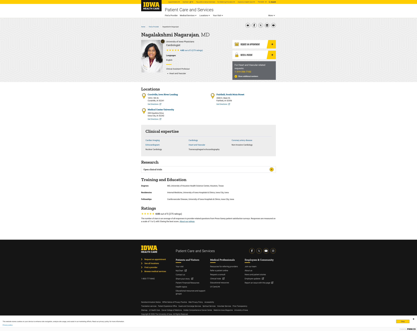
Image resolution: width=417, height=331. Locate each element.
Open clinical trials (152, 169)
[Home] (151, 5)
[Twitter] (259, 251)
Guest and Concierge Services (189, 306)
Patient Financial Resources (187, 283)
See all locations (151, 263)
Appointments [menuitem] (173, 2)
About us (248, 270)
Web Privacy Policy (195, 302)
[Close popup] (413, 319)
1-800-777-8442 (148, 278)
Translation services (148, 306)
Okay (403, 321)
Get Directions (153, 104)
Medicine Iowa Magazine (223, 310)
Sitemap (144, 310)
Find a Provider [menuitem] (171, 15)
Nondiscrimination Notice (151, 302)
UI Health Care (154, 310)
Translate (261, 2)
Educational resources (219, 282)
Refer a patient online (219, 270)
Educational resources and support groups (190, 292)
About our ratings (187, 221)
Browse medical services (155, 271)
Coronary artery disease (242, 140)
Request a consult (217, 274)
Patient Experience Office (167, 306)
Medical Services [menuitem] (187, 15)
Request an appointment (155, 259)
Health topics (181, 287)
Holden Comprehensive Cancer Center (197, 310)
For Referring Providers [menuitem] (225, 2)
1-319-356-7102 (243, 71)
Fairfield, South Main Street (230, 94)
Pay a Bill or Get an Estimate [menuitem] (205, 2)
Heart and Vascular (197, 145)
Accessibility (209, 302)
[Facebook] (252, 251)
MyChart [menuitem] (186, 2)
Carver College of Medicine (171, 310)
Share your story (183, 279)
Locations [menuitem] (203, 15)
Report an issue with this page (257, 283)
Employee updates (253, 278)
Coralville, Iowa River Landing (163, 94)
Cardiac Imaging (153, 140)
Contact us (180, 274)
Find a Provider (154, 27)
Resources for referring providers (224, 266)
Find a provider (150, 267)
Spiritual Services (209, 306)
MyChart (180, 270)
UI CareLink (215, 286)
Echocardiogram (153, 145)
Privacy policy (8, 325)
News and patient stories (255, 274)
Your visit (180, 266)
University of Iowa (241, 310)
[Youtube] (266, 251)
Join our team (250, 266)
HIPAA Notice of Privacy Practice (174, 302)
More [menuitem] (270, 15)
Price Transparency (240, 306)
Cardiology (193, 140)
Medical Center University (161, 109)
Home (143, 27)
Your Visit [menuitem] (217, 15)
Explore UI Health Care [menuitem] (245, 2)
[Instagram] (273, 251)
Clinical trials (215, 278)
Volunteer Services (224, 306)
